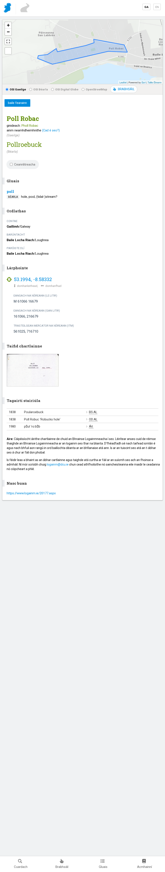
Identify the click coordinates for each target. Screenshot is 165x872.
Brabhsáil (61, 867)
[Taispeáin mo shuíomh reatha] (8, 51)
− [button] (8, 32)
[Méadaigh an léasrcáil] (8, 41)
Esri (144, 82)
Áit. (91, 426)
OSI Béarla (40, 89)
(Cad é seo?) (51, 130)
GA (146, 7)
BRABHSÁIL (126, 89)
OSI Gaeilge (18, 89)
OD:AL (93, 419)
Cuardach (21, 867)
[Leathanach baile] (8, 8)
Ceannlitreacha (24, 164)
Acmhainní (144, 867)
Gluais (103, 867)
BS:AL (93, 412)
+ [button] (8, 25)
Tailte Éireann (155, 82)
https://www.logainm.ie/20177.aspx (31, 493)
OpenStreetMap (96, 89)
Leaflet (123, 82)
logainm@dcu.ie (58, 464)
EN (157, 7)
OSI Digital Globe (66, 89)
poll (10, 191)
